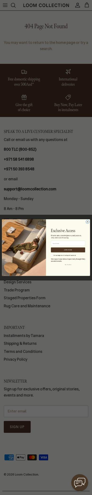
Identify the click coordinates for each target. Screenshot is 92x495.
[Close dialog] (87, 222)
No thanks (68, 264)
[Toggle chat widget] (79, 482)
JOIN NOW (68, 250)
